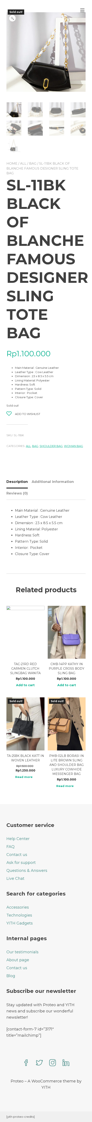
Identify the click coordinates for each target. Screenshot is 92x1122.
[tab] (18, 482)
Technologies (19, 915)
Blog (10, 976)
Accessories (17, 907)
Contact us (16, 854)
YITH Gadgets (19, 923)
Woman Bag (73, 446)
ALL (23, 163)
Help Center (18, 838)
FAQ (10, 846)
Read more (24, 777)
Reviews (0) (17, 493)
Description (17, 482)
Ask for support (21, 862)
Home (11, 163)
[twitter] (39, 1063)
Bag (32, 163)
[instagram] (52, 1063)
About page (17, 960)
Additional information (53, 482)
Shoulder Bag (51, 446)
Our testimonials (22, 952)
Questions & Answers (26, 870)
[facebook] (26, 1063)
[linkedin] (65, 1063)
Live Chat (15, 878)
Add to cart (25, 685)
